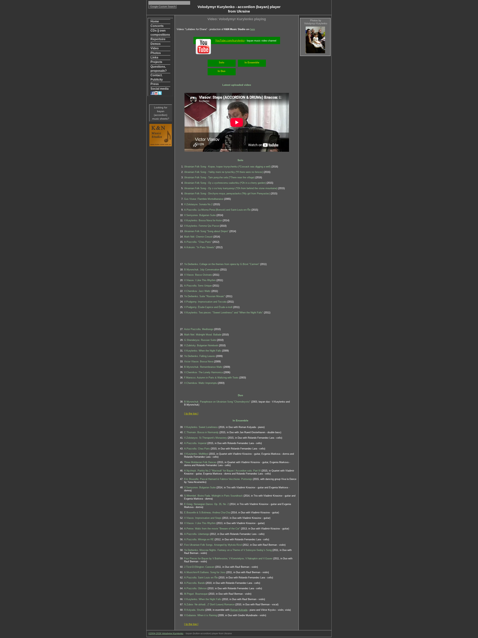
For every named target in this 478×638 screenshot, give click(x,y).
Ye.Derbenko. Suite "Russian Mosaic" (204, 296)
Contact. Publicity (156, 77)
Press (154, 84)
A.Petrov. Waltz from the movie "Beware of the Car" (212, 528)
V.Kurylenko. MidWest (196, 453)
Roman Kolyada (238, 609)
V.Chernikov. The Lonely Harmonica (203, 372)
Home (154, 21)
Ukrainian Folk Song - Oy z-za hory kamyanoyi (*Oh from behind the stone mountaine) (230, 188)
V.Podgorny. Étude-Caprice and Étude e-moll (208, 307)
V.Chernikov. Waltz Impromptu (200, 383)
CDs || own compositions (160, 32)
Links (154, 57)
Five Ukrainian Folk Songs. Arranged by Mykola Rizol (213, 544)
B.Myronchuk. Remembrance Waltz (203, 367)
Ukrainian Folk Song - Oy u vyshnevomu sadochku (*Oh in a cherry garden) (225, 182)
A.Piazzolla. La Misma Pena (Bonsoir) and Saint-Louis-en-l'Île (217, 209)
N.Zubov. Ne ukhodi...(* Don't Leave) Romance (209, 604)
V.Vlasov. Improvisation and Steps (202, 518)
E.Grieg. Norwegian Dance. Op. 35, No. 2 (206, 504)
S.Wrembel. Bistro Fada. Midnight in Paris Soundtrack (213, 495)
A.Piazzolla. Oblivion (195, 588)
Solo (221, 62)
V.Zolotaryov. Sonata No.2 (198, 204)
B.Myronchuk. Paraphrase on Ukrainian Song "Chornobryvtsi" (217, 401)
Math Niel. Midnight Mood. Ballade (202, 334)
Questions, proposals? (158, 68)
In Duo (221, 71)
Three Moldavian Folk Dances (200, 462)
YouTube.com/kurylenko (230, 40)
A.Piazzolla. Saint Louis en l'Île (201, 577)
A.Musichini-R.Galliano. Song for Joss (204, 572)
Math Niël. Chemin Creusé (198, 236)
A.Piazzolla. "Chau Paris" (198, 242)
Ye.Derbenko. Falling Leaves (199, 356)
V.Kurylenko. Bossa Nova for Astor (203, 220)
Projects (156, 62)
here (252, 29)
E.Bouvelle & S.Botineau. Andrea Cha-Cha (207, 512)
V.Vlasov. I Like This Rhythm (200, 280)
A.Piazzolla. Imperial (195, 443)
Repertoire (157, 39)
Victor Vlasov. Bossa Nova (198, 361)
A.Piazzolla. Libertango (196, 534)
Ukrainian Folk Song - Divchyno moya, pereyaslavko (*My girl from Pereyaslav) (227, 193)
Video (154, 48)
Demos (155, 43)
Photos (155, 53)
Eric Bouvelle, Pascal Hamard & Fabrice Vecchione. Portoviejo (218, 479)
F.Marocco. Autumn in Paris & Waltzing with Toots (211, 377)
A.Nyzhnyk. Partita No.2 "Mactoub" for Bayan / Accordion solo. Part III (222, 470)
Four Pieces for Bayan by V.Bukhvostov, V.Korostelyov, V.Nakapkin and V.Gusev (228, 558)
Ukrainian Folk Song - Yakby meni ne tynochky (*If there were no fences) (223, 172)
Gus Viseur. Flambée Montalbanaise (203, 199)
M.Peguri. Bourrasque (196, 593)
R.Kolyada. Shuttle (194, 609)
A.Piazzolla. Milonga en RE (199, 539)
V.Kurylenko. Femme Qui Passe (201, 225)
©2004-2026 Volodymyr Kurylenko (165, 633)
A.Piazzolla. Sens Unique (198, 285)
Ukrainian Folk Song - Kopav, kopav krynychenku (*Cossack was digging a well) (227, 166)
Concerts (157, 25)
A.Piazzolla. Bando (194, 583)
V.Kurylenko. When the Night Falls (202, 350)
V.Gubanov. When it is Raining (200, 615)
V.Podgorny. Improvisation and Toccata (205, 301)
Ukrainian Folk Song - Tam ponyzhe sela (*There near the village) (219, 177)
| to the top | (191, 413)
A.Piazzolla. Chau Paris (197, 448)
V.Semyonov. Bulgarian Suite (200, 215)
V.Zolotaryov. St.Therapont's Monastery (205, 437)
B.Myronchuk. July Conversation (201, 269)
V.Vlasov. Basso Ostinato (198, 274)
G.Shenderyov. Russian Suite (200, 340)
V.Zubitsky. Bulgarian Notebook (201, 345)
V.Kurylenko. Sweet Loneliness (201, 427)
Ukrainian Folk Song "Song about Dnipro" (206, 231)
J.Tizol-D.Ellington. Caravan (199, 566)
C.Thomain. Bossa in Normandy (201, 432)
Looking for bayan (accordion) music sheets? (160, 113)
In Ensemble (252, 62)
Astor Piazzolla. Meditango (198, 329)
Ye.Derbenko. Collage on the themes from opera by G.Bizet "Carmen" (221, 264)
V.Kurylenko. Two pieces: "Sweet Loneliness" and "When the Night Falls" (223, 312)
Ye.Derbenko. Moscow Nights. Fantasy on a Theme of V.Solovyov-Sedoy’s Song (228, 550)
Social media (159, 88)
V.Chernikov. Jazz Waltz (197, 291)
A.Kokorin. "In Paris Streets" (199, 247)
